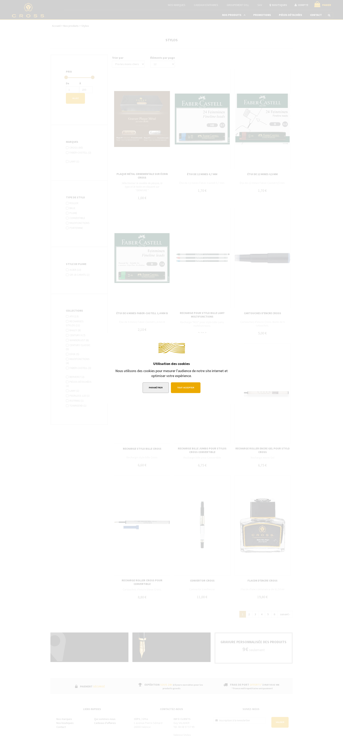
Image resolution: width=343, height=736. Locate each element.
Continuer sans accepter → (218, 338)
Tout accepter (185, 388)
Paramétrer (156, 388)
